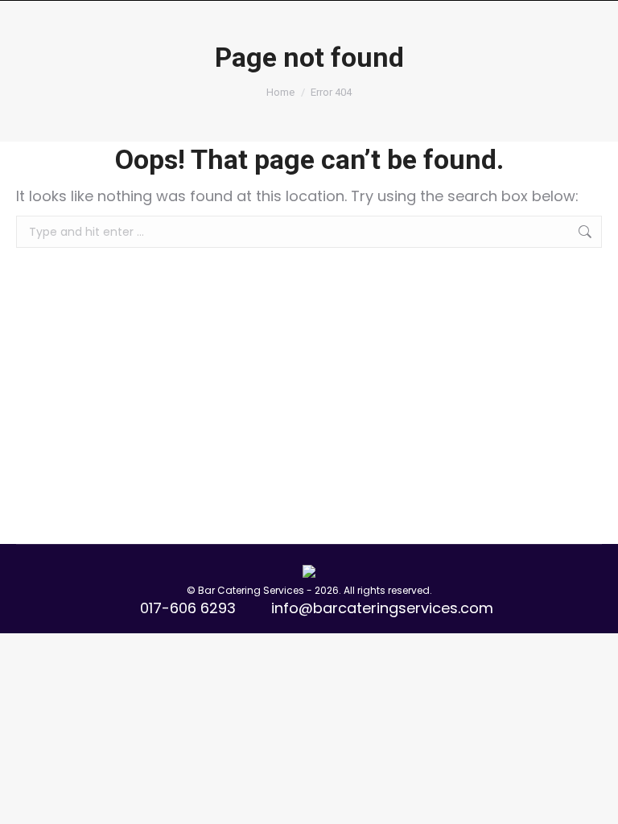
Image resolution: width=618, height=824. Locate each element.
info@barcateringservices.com (382, 608)
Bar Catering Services (251, 590)
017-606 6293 (188, 608)
